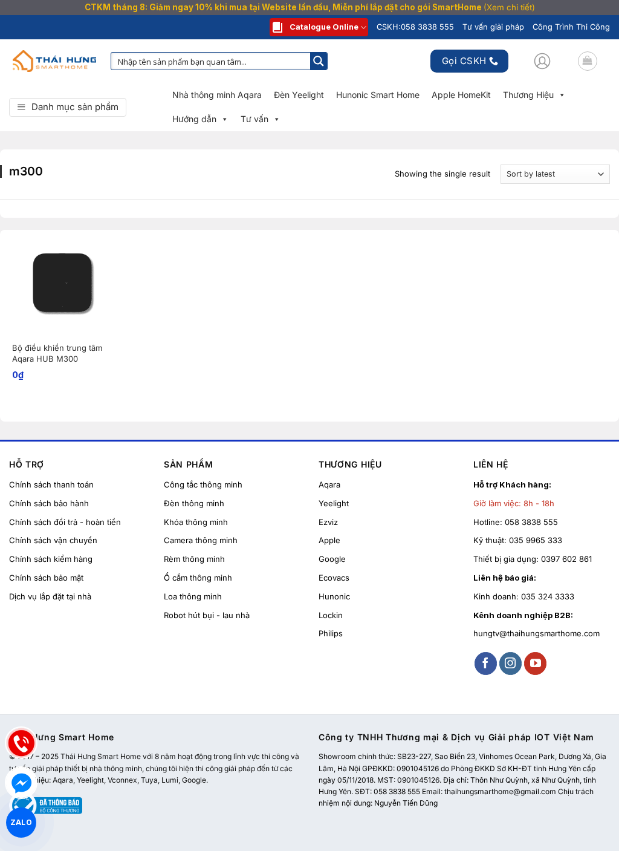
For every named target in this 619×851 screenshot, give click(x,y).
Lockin (331, 615)
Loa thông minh (193, 596)
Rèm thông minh (194, 559)
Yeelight (334, 503)
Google (332, 559)
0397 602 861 (566, 559)
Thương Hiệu (528, 95)
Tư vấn (254, 119)
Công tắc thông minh (203, 484)
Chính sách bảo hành (49, 503)
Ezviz (328, 522)
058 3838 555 (531, 522)
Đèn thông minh (194, 503)
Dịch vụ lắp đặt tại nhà (50, 596)
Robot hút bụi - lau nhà (207, 615)
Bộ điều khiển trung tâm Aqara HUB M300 (57, 353)
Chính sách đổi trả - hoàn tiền (65, 522)
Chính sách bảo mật (46, 577)
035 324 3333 (547, 596)
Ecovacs (334, 577)
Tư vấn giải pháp (493, 26)
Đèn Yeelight (299, 95)
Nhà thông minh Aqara (217, 95)
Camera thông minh (201, 540)
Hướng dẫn (194, 119)
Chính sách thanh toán (51, 484)
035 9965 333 (535, 540)
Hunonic (334, 596)
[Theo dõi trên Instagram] (510, 663)
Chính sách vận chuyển (53, 540)
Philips (331, 633)
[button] (542, 61)
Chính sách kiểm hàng (50, 559)
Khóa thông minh (196, 522)
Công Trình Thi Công (571, 26)
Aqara (329, 484)
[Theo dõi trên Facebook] (486, 663)
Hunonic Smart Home (378, 95)
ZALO (21, 822)
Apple (329, 540)
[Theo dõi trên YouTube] (535, 663)
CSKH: (415, 26)
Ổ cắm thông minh (198, 577)
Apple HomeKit (461, 95)
